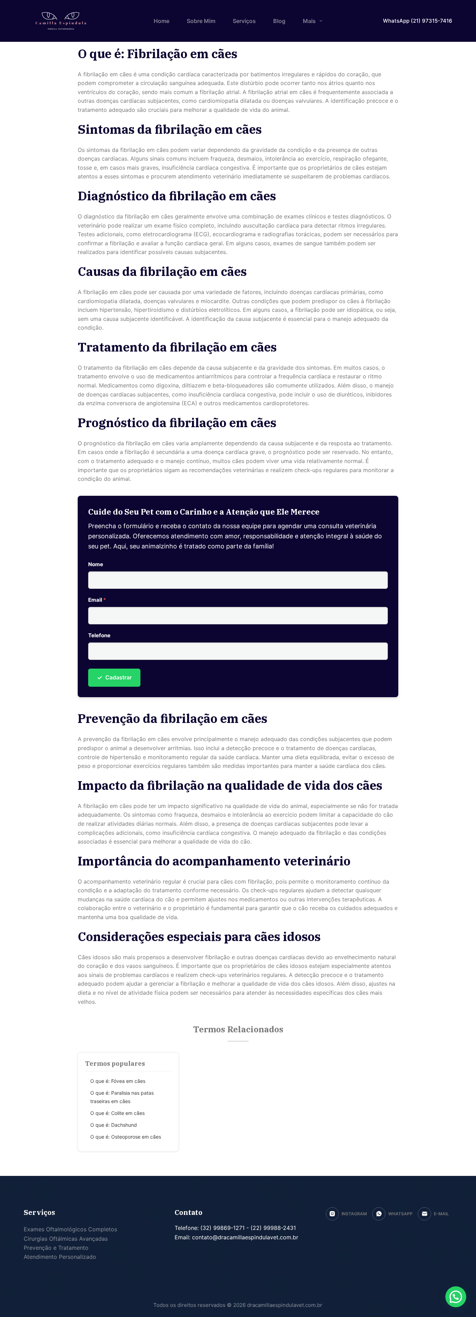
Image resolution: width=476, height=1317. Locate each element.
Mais (309, 20)
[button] (455, 1296)
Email (97, 599)
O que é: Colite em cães (117, 1113)
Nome (95, 564)
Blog (279, 20)
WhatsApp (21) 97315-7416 (417, 20)
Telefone (99, 635)
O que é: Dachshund (113, 1125)
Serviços (244, 20)
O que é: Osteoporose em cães (125, 1137)
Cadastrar (114, 677)
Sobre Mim (201, 20)
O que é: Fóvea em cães (117, 1081)
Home (161, 20)
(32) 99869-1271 (222, 1227)
